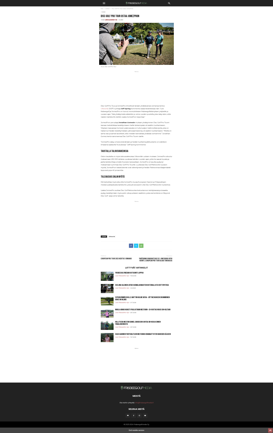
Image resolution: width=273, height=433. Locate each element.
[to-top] (270, 429)
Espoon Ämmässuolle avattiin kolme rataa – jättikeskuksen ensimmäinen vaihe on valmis (142, 298)
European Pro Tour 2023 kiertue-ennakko (116, 259)
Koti (102, 8)
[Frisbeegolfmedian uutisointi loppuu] (107, 276)
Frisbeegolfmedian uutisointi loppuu (129, 273)
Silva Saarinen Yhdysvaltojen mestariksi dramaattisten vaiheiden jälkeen (143, 334)
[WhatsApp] (141, 246)
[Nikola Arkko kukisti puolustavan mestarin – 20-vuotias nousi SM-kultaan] (107, 313)
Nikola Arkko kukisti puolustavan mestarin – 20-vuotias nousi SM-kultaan (142, 309)
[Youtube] (145, 416)
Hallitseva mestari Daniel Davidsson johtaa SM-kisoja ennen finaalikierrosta (138, 323)
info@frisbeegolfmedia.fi (144, 403)
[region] (136, 89)
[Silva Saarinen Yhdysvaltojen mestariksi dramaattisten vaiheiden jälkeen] (107, 338)
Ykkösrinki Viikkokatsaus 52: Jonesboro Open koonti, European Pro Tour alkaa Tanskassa (155, 260)
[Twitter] (136, 246)
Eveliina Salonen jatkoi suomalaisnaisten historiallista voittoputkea (142, 285)
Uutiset (107, 8)
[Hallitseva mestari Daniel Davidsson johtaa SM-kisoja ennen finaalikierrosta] (107, 325)
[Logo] (136, 390)
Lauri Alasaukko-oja (111, 20)
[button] (104, 3)
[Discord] (128, 416)
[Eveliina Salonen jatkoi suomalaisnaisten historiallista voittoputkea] (107, 289)
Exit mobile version (136, 430)
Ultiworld (104, 109)
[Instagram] (139, 416)
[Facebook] (131, 246)
